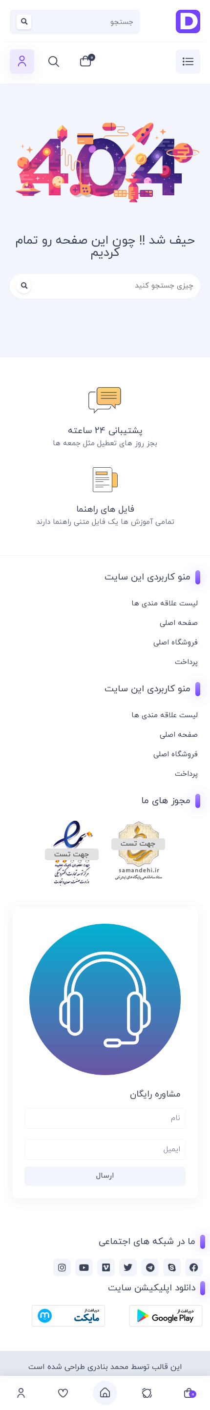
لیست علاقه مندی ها (164, 604)
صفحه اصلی (179, 623)
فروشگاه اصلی (175, 643)
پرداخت (186, 662)
